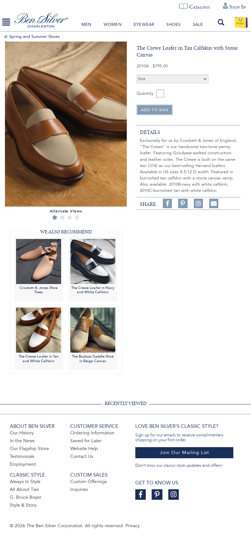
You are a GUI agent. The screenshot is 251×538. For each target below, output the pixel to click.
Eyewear (144, 24)
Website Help (84, 449)
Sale (198, 24)
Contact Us (81, 456)
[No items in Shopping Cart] (241, 22)
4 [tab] (77, 217)
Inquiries (79, 489)
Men (86, 24)
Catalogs (199, 6)
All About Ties (24, 489)
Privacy (133, 526)
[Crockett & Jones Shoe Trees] (38, 261)
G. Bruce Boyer (26, 497)
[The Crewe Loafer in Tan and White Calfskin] (38, 330)
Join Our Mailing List (184, 452)
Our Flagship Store (29, 449)
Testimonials (22, 456)
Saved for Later (86, 441)
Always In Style (25, 482)
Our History (22, 433)
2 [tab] (62, 217)
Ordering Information (92, 433)
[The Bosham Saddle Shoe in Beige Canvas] (92, 330)
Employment (23, 464)
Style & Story (23, 505)
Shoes (173, 24)
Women (113, 24)
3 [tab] (70, 217)
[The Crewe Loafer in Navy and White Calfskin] (92, 261)
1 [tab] (55, 217)
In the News (22, 441)
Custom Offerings (88, 482)
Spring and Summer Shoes (34, 37)
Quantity (145, 93)
